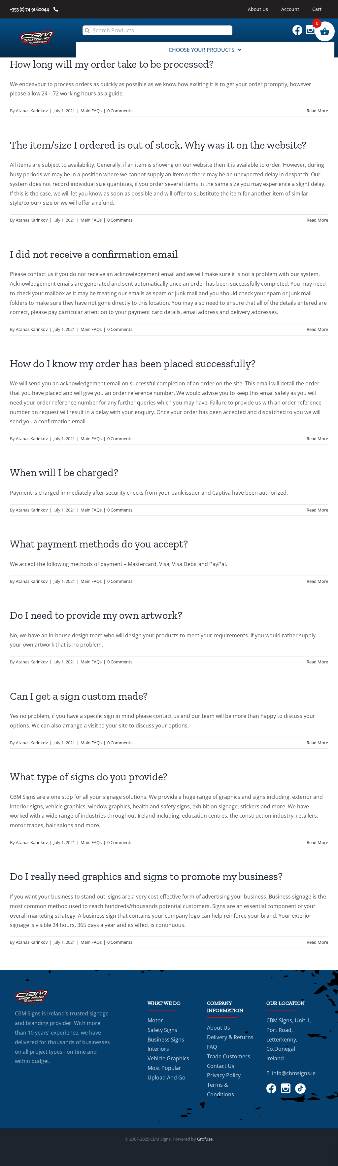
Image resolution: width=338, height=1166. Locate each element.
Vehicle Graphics (168, 1058)
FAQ (212, 1046)
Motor (155, 1020)
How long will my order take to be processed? (112, 64)
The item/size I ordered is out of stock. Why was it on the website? (158, 145)
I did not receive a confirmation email (94, 254)
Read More (317, 111)
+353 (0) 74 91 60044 (30, 9)
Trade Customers (228, 1056)
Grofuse (205, 1139)
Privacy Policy (224, 1075)
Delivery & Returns (230, 1037)
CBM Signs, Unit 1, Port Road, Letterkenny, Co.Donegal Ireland (288, 1039)
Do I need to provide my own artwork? (96, 615)
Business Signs (166, 1039)
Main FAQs (91, 111)
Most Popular (164, 1068)
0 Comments (119, 111)
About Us (218, 1027)
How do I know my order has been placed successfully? (132, 363)
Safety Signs (162, 1030)
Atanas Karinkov (32, 111)
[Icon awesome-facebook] (299, 27)
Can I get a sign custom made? (79, 696)
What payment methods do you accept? (99, 544)
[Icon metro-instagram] (312, 27)
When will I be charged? (64, 472)
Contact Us (220, 1066)
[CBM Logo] (36, 33)
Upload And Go (167, 1077)
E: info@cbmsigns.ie (291, 1073)
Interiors (158, 1048)
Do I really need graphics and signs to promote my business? (146, 876)
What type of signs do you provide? (88, 776)
